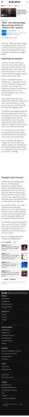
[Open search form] (27, 2)
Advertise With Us (7, 338)
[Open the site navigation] (5, 2)
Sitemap (4, 343)
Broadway (13, 279)
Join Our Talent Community (9, 390)
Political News (6, 298)
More (15, 242)
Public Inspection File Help (9, 353)
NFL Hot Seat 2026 (7, 304)
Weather (17, 5)
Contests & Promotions (8, 335)
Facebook (4, 317)
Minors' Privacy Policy (8, 377)
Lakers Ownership (7, 306)
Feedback (4, 395)
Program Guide (6, 332)
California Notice (6, 369)
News (10, 5)
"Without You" (14, 237)
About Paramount (6, 385)
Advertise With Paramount (9, 387)
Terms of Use (5, 374)
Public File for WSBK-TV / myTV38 (11, 351)
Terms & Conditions (7, 340)
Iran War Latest (6, 301)
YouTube (4, 314)
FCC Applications (6, 356)
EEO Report (5, 359)
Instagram (4, 319)
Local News (5, 20)
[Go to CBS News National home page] (14, 2)
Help (3, 393)
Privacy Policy (5, 366)
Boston (3, 5)
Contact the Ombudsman (9, 398)
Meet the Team (6, 330)
